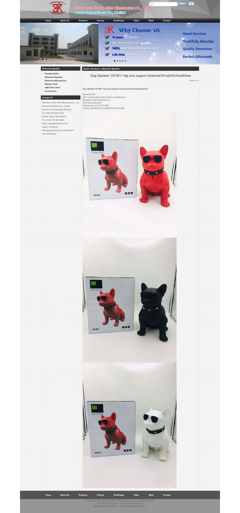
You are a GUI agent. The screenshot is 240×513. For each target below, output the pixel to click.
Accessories (51, 91)
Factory (100, 20)
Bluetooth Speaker (53, 77)
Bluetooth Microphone (55, 80)
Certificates (118, 20)
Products (83, 20)
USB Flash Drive (52, 87)
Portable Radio (52, 73)
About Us (64, 20)
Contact (167, 20)
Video (136, 20)
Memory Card (51, 84)
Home (48, 20)
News (151, 20)
